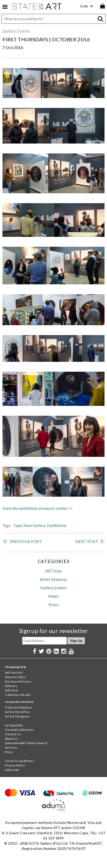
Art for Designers (17, 716)
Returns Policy (15, 677)
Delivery (11, 686)
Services (11, 747)
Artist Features (53, 579)
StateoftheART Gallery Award (26, 743)
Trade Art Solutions (19, 707)
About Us (11, 738)
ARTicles (53, 570)
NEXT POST (87, 541)
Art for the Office (17, 712)
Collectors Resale (18, 695)
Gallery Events (16, 31)
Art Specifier (14, 725)
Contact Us (13, 734)
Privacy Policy (15, 765)
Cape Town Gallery (29, 525)
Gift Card (11, 690)
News (53, 596)
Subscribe (12, 770)
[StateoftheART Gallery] (37, 7)
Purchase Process (18, 681)
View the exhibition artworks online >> (37, 508)
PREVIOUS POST (25, 541)
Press (54, 604)
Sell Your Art (14, 672)
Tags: (6, 525)
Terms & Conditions (19, 761)
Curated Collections (19, 730)
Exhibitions (56, 525)
